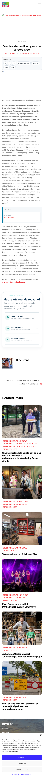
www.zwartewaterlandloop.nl (13, 282)
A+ (14, 63)
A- (5, 63)
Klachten (5, 732)
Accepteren (22, 757)
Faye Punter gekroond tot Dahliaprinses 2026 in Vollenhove (19, 605)
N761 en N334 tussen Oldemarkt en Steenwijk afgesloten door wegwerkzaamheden (20, 706)
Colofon (5, 729)
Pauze (6, 67)
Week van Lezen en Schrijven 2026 (19, 554)
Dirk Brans (10, 54)
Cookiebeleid (15, 774)
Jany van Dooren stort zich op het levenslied (23, 380)
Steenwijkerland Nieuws (29, 54)
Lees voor (35, 63)
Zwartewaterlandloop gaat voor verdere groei (22, 48)
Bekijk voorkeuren (22, 769)
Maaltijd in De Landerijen (28, 384)
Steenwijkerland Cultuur (15, 502)
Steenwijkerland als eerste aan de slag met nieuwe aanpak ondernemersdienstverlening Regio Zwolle (21, 457)
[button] (41, 736)
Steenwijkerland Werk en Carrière (20, 444)
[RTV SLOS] (5, 6)
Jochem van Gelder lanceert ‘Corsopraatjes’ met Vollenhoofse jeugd (22, 655)
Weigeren (22, 763)
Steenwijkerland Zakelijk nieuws (19, 447)
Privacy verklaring (26, 774)
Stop (13, 67)
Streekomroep (10, 449)
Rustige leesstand (23, 63)
